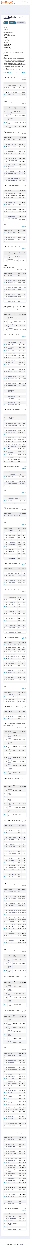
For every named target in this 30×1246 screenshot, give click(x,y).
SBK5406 (16, 1004)
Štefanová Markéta (10, 329)
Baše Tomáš (11, 839)
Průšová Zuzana (12, 197)
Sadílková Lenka (12, 439)
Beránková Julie (12, 242)
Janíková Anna (11, 235)
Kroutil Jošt (10, 716)
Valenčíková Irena (12, 454)
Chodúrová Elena (12, 142)
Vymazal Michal (10, 1001)
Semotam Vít (11, 1098)
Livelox (24, 77)
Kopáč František (12, 645)
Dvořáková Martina (12, 1158)
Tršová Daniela (11, 428)
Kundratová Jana (12, 430)
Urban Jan (10, 670)
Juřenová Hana (12, 1121)
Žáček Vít (10, 1118)
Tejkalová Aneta (12, 207)
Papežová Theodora (13, 1111)
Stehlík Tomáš (11, 1076)
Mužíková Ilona (11, 1178)
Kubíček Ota (11, 533)
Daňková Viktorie (12, 158)
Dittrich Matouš (11, 694)
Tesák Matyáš (12, 616)
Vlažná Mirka (11, 476)
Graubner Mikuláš (12, 656)
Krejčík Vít (10, 530)
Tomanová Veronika (13, 459)
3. (6, 90)
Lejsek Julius (11, 1088)
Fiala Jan (10, 894)
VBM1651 (16, 119)
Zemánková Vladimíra (11, 399)
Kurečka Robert (12, 901)
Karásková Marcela (12, 483)
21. (6, 391)
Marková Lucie (11, 176)
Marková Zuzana (10, 115)
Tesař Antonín (11, 1058)
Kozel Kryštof (11, 553)
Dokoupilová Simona (11, 1101)
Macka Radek (12, 876)
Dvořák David (11, 1139)
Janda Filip (11, 668)
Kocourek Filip (11, 1128)
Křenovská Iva (11, 301)
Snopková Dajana (10, 318)
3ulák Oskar (11, 1092)
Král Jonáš (10, 556)
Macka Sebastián (12, 654)
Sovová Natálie (12, 1185)
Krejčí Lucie (11, 239)
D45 (11, 71)
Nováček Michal (12, 874)
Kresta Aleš (11, 915)
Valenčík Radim (12, 870)
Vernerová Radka (12, 342)
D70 (21, 71)
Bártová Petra (11, 353)
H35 (4, 74)
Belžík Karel (11, 1144)
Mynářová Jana (12, 457)
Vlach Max (10, 665)
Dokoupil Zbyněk (12, 867)
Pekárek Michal (10, 761)
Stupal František (10, 739)
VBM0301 (15, 750)
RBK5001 (15, 1042)
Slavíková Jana (12, 355)
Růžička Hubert (11, 672)
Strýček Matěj (11, 580)
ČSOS (21, 1244)
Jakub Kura (9, 811)
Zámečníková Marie (13, 97)
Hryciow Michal (12, 1173)
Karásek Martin (12, 863)
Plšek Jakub (11, 879)
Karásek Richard (12, 1180)
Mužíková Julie (11, 216)
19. (6, 385)
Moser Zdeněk (10, 967)
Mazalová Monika (12, 1218)
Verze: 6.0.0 (14, 1242)
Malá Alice (10, 1199)
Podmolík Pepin (11, 1216)
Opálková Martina (12, 280)
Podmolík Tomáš (12, 891)
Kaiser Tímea (11, 1107)
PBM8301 (15, 746)
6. (6, 151)
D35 (8, 71)
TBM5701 (16, 1001)
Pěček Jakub (11, 718)
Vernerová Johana (12, 92)
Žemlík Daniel (9, 772)
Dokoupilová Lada (12, 1083)
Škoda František (12, 652)
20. (7, 388)
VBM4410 (15, 1027)
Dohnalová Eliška (12, 139)
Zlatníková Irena (12, 360)
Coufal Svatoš (12, 849)
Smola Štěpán (11, 535)
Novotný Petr (11, 1221)
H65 (14, 74)
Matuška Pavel (11, 933)
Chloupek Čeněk (12, 1090)
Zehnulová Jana (12, 448)
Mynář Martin (11, 917)
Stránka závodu (21, 22)
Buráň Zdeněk (10, 963)
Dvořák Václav (11, 1151)
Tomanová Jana (12, 518)
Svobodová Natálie (12, 153)
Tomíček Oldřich (12, 898)
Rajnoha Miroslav (12, 938)
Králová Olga (11, 396)
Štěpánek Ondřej (12, 714)
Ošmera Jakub (12, 842)
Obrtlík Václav (9, 754)
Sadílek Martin (12, 837)
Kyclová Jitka (11, 1167)
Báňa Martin (11, 677)
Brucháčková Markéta (11, 391)
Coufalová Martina (12, 394)
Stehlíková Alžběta (12, 371)
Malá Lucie (10, 211)
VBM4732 (16, 993)
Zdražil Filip (11, 1072)
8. (6, 156)
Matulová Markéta (12, 90)
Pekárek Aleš (10, 959)
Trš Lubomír (11, 905)
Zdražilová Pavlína (12, 1081)
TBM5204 (15, 1035)
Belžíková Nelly (11, 1156)
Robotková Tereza (12, 204)
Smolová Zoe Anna (12, 1114)
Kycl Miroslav (11, 924)
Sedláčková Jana (12, 437)
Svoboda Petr (11, 903)
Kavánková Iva (11, 275)
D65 (18, 71)
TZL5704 (15, 803)
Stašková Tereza (12, 146)
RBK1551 (16, 111)
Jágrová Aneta (11, 292)
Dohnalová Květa (12, 388)
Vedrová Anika (11, 151)
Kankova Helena (12, 435)
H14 (11, 72)
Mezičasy (24, 79)
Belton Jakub (11, 682)
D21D (5, 71)
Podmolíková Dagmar (11, 418)
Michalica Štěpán (12, 697)
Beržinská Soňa (11, 289)
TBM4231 (15, 1038)
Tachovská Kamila (12, 444)
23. (6, 942)
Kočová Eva (11, 362)
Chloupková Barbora (11, 347)
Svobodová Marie (12, 1182)
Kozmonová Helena (13, 404)
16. (6, 176)
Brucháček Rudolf (12, 910)
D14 (13, 69)
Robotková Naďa (12, 1165)
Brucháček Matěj (12, 540)
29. (6, 1123)
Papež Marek (11, 546)
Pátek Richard (11, 1201)
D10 (4, 69)
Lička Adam (9, 750)
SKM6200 (15, 967)
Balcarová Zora (11, 164)
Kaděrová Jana (12, 385)
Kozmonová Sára (12, 85)
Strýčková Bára (11, 282)
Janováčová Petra (12, 374)
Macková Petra (11, 402)
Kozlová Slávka (12, 1160)
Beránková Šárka (12, 446)
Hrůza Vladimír (11, 1196)
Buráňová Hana (12, 1153)
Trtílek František (12, 872)
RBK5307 (15, 1023)
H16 (13, 72)
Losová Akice (11, 1085)
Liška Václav (11, 575)
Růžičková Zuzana (12, 296)
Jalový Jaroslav (10, 997)
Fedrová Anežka (12, 299)
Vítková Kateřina (12, 202)
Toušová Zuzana (12, 357)
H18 (16, 72)
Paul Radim (11, 609)
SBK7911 (15, 790)
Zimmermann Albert (13, 1104)
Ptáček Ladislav (10, 1020)
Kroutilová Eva (11, 432)
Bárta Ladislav (11, 649)
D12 (11, 69)
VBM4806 (15, 1031)
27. (6, 1118)
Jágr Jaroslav (11, 940)
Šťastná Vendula (12, 144)
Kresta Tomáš (11, 701)
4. (6, 92)
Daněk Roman (12, 846)
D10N (7, 69)
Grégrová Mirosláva (13, 1109)
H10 (24, 71)
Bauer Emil (9, 1027)
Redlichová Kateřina (13, 178)
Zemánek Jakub (12, 625)
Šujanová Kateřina (10, 321)
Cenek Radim (12, 844)
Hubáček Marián (12, 647)
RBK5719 (15, 997)
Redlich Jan (11, 551)
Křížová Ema (11, 166)
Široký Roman (11, 935)
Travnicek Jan (12, 832)
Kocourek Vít (11, 537)
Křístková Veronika (12, 344)
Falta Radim (11, 860)
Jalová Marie (11, 481)
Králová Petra (11, 1146)
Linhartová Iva (11, 294)
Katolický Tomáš (12, 1229)
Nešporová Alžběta (12, 287)
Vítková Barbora (12, 369)
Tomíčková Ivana (12, 149)
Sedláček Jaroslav (12, 912)
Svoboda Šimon (12, 542)
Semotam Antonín (12, 585)
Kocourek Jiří (11, 1162)
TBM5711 (15, 986)
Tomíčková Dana (12, 285)
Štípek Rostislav (10, 990)
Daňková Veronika (12, 376)
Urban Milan (11, 620)
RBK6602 (15, 959)
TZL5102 (15, 815)
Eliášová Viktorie (12, 232)
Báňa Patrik (11, 549)
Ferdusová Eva (11, 474)
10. (6, 161)
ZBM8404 (15, 757)
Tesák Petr (10, 926)
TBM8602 (15, 739)
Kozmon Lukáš (12, 606)
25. (6, 1114)
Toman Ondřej (11, 908)
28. (6, 1121)
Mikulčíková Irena (12, 378)
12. (6, 166)
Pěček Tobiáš (11, 658)
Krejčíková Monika (12, 486)
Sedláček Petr (11, 921)
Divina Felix (11, 1116)
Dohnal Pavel (12, 856)
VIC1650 (16, 123)
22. (6, 394)
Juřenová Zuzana (12, 1078)
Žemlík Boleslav (10, 765)
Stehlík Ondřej (12, 830)
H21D (23, 72)
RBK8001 (15, 794)
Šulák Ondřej (9, 794)
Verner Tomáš (12, 835)
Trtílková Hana (11, 364)
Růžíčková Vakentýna (11, 1095)
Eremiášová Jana (12, 501)
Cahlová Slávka (12, 479)
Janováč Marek (12, 613)
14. (6, 171)
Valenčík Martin (12, 630)
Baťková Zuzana (12, 383)
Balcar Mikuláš (11, 582)
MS (7, 879)
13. (6, 169)
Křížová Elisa (11, 94)
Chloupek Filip (12, 618)
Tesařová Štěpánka (12, 180)
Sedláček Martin (12, 597)
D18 (19, 69)
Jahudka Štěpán (12, 663)
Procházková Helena (13, 515)
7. (6, 153)
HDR (21, 74)
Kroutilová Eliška (12, 173)
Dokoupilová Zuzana (13, 498)
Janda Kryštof (12, 611)
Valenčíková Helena (13, 156)
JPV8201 (15, 743)
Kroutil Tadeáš (11, 699)
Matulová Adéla (12, 1060)
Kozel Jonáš (11, 1074)
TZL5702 (15, 990)
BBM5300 (15, 1020)
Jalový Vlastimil (12, 945)
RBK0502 (15, 769)
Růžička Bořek (11, 558)
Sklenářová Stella (12, 1123)
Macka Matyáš (12, 599)
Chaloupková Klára (12, 171)
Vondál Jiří (10, 1142)
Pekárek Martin (10, 769)
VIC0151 (15, 325)
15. (6, 173)
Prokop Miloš (11, 1189)
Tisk (5, 22)
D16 (16, 69)
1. (6, 85)
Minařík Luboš (10, 986)
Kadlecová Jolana (12, 200)
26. (7, 1116)
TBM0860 (16, 260)
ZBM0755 (16, 256)
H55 (11, 74)
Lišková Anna (11, 1062)
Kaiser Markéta (12, 278)
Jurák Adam (9, 757)
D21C (23, 69)
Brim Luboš (9, 1035)
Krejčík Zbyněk (9, 803)
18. (6, 180)
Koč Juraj (10, 675)
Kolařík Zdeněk (10, 1004)
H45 (8, 74)
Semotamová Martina (11, 1170)
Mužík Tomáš (11, 1175)
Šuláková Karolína (10, 111)
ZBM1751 (16, 115)
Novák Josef (9, 1042)
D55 (14, 71)
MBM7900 (15, 800)
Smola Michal (9, 735)
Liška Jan (11, 623)
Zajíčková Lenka (12, 441)
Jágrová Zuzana (12, 237)
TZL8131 (15, 735)
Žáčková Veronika (12, 1065)
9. (6, 158)
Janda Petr (11, 851)
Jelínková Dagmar (12, 503)
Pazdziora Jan (11, 942)
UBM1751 (16, 126)
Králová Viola (11, 1067)
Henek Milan (9, 1023)
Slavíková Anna (11, 214)
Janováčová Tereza (12, 87)
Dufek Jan (9, 1038)
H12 (8, 72)
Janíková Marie (12, 367)
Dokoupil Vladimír (10, 1031)
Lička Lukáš (11, 928)
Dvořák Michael (12, 1192)
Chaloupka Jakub (12, 573)
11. (6, 164)
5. (6, 94)
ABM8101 (15, 797)
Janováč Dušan (12, 919)
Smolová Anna (11, 1149)
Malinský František (12, 1069)
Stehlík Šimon (12, 627)
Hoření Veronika (12, 1187)
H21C (20, 72)
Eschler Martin (11, 544)
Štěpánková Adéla (12, 169)
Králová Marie (11, 193)
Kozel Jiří (10, 797)
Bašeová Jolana (12, 209)
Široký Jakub (11, 661)
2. (6, 87)
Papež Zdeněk (12, 865)
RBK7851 (15, 322)
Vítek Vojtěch (12, 602)
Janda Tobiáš (11, 1125)
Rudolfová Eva (11, 1203)
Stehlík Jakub (11, 578)
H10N (5, 72)
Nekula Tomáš (9, 800)
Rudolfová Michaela (10, 451)
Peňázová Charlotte (10, 260)
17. (6, 178)
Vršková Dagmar (12, 461)
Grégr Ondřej (11, 679)
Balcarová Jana (12, 381)
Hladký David (11, 931)
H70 (17, 74)
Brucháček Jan (12, 604)
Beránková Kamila (12, 195)
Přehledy (12, 22)
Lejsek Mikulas (11, 1055)
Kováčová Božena (12, 1227)
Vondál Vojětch (12, 1194)
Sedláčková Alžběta (12, 425)
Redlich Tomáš (12, 828)
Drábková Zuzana (12, 351)
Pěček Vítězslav (12, 853)
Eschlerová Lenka (10, 126)
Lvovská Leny (11, 421)
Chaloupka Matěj (12, 571)
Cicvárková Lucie (12, 423)
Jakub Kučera (9, 807)
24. (6, 1111)
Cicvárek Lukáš (12, 632)
